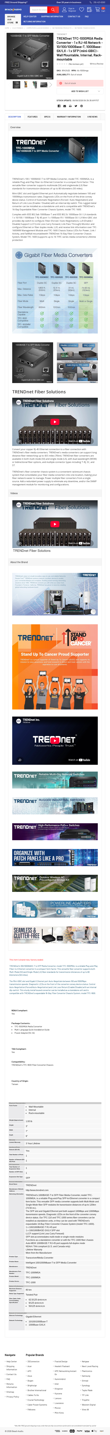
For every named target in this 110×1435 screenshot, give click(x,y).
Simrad (85, 1380)
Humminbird (60, 1379)
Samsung (86, 1376)
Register (72, 11)
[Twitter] (76, 106)
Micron (58, 1408)
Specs (47, 116)
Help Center (29, 16)
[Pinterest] (81, 106)
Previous (9, 85)
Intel (56, 1384)
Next (50, 85)
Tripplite (85, 1400)
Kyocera (58, 1393)
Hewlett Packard (62, 1366)
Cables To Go (33, 1395)
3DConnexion (33, 1361)
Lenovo (58, 1398)
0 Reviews (92, 116)
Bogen (30, 1380)
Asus (30, 1376)
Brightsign (32, 1385)
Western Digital (89, 1404)
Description (14, 116)
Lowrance (59, 1403)
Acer (30, 1366)
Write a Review (96, 63)
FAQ (86, 16)
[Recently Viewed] (91, 9)
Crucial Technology (36, 1400)
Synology (86, 1385)
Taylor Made (87, 1390)
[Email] (64, 106)
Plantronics (87, 1371)
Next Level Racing (90, 1366)
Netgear (85, 1361)
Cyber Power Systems (37, 1404)
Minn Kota (59, 1412)
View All (85, 1409)
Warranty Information (69, 116)
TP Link (85, 1395)
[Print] (70, 106)
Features (32, 116)
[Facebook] (59, 106)
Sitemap (10, 1392)
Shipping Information (52, 16)
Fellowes (31, 1409)
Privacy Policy (12, 1396)
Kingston (59, 1388)
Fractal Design (61, 1361)
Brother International (37, 1390)
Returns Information (34, 21)
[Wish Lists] (83, 9)
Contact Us (74, 16)
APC (29, 1371)
